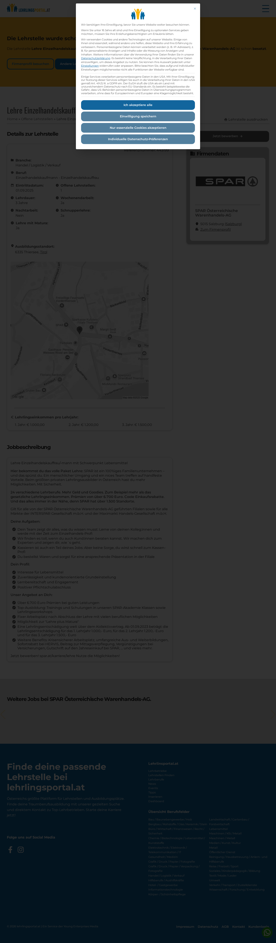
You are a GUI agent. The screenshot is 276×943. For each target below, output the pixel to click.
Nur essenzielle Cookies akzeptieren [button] (138, 128)
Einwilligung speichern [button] (138, 116)
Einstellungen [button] (90, 65)
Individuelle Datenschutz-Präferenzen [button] (138, 139)
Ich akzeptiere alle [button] (138, 105)
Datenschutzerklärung (95, 58)
